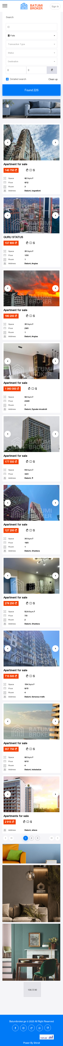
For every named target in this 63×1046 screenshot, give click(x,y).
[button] (31, 35)
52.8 (29, 611)
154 (29, 684)
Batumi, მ (29, 478)
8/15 (26, 688)
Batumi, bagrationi (33, 191)
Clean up (53, 79)
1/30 (26, 255)
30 (28, 538)
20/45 (27, 401)
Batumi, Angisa (31, 263)
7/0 (26, 616)
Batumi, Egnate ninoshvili (36, 409)
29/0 (26, 328)
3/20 (26, 474)
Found (31, 90)
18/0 (26, 543)
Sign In (55, 6)
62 (28, 178)
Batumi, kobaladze (33, 769)
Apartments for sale (16, 816)
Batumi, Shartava (32, 551)
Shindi (37, 1042)
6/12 (26, 182)
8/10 (26, 761)
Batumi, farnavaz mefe (35, 697)
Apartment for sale (15, 164)
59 (28, 470)
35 (28, 251)
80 (28, 757)
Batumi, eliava (31, 830)
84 (28, 397)
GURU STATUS (13, 237)
